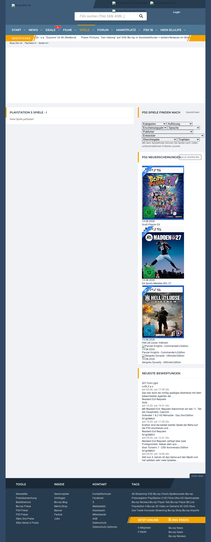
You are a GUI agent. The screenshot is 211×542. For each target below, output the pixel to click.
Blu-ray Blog (60, 502)
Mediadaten (99, 506)
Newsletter (22, 494)
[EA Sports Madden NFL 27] (163, 252)
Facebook (98, 498)
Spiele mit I (43, 43)
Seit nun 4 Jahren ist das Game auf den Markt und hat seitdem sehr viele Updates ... (170, 459)
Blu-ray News (176, 528)
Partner (58, 514)
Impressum (99, 510)
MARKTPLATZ (126, 30)
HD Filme (168, 498)
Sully (144, 402)
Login (176, 12)
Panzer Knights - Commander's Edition (163, 352)
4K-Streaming (139, 494)
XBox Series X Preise (27, 522)
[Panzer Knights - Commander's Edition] (165, 346)
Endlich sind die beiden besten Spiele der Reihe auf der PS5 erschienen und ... (170, 427)
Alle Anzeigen (190, 157)
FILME (67, 30)
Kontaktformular (102, 494)
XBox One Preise (25, 518)
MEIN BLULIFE (171, 30)
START (16, 30)
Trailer (140, 510)
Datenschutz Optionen (105, 527)
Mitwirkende (99, 514)
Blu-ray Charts (161, 494)
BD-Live (190, 502)
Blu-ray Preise (23, 506)
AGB (95, 518)
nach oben (197, 476)
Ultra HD (179, 498)
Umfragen (59, 498)
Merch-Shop (60, 506)
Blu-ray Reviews (140, 502)
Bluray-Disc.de (16, 43)
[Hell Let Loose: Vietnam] (163, 311)
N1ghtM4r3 (148, 418)
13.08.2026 (148, 280)
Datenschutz (100, 522)
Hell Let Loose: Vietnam (155, 342)
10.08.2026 (148, 359)
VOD (150, 494)
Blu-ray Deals (176, 532)
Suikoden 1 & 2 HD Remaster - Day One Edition (167, 415)
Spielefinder (192, 112)
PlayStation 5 (30, 43)
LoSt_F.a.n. (148, 386)
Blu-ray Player (178, 502)
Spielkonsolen (177, 494)
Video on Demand (169, 506)
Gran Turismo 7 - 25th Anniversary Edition (165, 447)
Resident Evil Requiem (154, 399)
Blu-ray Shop (175, 510)
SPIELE (85, 30)
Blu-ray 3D (152, 506)
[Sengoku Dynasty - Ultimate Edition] (163, 355)
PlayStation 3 (155, 498)
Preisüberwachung (26, 498)
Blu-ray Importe (190, 510)
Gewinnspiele (61, 494)
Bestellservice (23, 502)
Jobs (57, 518)
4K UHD (184, 506)
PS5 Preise (22, 514)
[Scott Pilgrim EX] (163, 192)
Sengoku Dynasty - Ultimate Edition (161, 362)
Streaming (161, 510)
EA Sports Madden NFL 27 (156, 283)
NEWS (33, 30)
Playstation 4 (139, 506)
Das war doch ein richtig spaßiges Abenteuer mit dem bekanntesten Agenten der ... (171, 394)
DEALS (53, 29)
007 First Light (150, 383)
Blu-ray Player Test (159, 502)
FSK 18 (148, 30)
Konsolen (149, 510)
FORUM (103, 30)
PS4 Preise (22, 510)
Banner (58, 510)
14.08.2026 (148, 221)
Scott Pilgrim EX (151, 224)
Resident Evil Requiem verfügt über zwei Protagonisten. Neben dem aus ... (164, 443)
